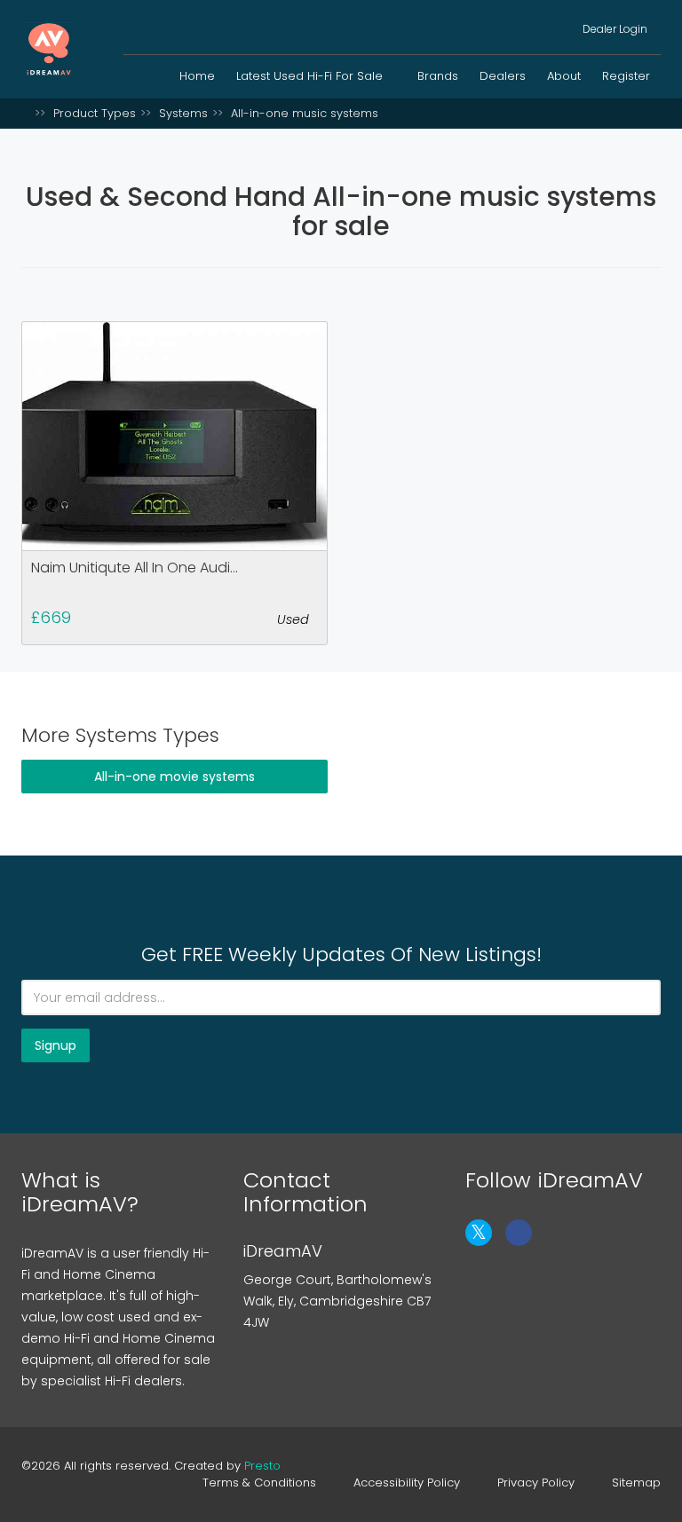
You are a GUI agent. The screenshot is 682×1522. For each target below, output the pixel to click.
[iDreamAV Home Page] (25, 113)
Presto (262, 1465)
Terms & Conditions (259, 1483)
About (564, 75)
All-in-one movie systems (174, 776)
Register (626, 75)
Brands (437, 75)
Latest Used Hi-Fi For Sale (311, 75)
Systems (183, 113)
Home (197, 75)
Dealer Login (613, 28)
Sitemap (636, 1483)
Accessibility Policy (406, 1483)
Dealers (503, 75)
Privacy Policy (536, 1483)
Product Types (94, 113)
